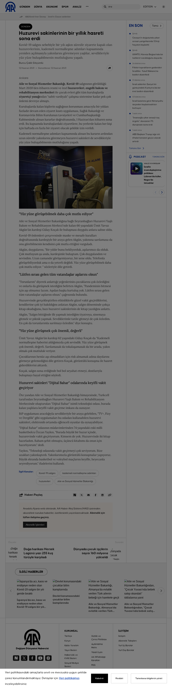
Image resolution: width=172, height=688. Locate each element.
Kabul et (99, 678)
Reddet (119, 678)
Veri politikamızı (69, 678)
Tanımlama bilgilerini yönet (148, 678)
